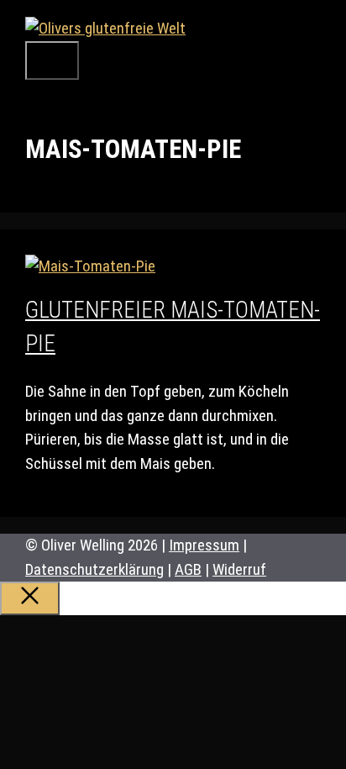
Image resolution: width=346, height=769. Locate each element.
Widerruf (239, 569)
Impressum (204, 545)
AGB (188, 569)
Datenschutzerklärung (94, 569)
